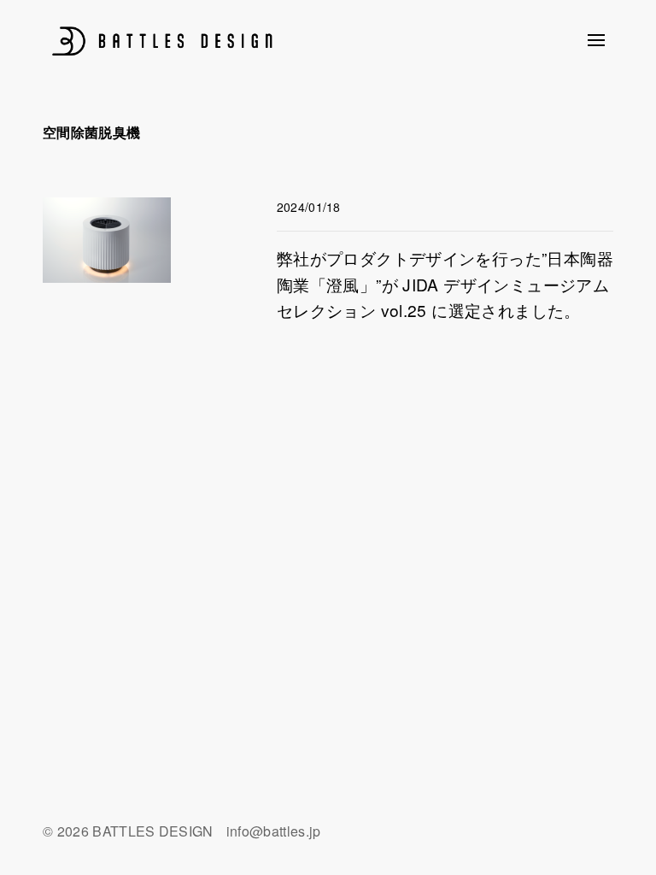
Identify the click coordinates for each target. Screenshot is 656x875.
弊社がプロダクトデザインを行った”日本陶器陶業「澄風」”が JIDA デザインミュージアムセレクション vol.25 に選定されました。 (445, 283)
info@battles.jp (273, 831)
